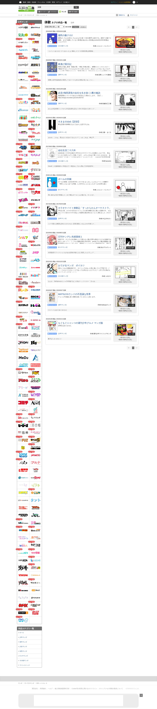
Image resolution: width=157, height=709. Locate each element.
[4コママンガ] (62, 190)
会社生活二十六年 (67, 150)
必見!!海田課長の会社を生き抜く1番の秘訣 (79, 93)
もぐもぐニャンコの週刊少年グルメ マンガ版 (80, 323)
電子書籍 (74, 12)
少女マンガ (23, 646)
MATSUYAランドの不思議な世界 (74, 294)
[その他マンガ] (63, 46)
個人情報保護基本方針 (62, 688)
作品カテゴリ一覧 (26, 628)
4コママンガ (24, 656)
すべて (22, 632)
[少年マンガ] (62, 132)
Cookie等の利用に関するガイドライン (84, 688)
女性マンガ (23, 651)
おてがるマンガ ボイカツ (71, 265)
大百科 (48, 2)
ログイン (114, 2)
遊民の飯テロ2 (65, 35)
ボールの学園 (64, 179)
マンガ (64, 12)
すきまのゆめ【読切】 (69, 121)
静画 (28, 2)
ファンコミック (25, 665)
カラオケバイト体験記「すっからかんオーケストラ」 (84, 208)
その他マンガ (24, 660)
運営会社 (35, 688)
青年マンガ (23, 642)
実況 (53, 2)
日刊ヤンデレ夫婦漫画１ (70, 236)
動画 (24, 2)
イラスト (53, 12)
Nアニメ (59, 2)
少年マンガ (23, 637)
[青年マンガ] (62, 75)
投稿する (122, 15)
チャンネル (41, 2)
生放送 (34, 2)
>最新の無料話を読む (125, 52)
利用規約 (43, 688)
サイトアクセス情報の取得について (111, 688)
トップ (43, 12)
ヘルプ (50, 688)
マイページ (133, 15)
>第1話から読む (125, 50)
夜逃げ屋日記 (64, 64)
